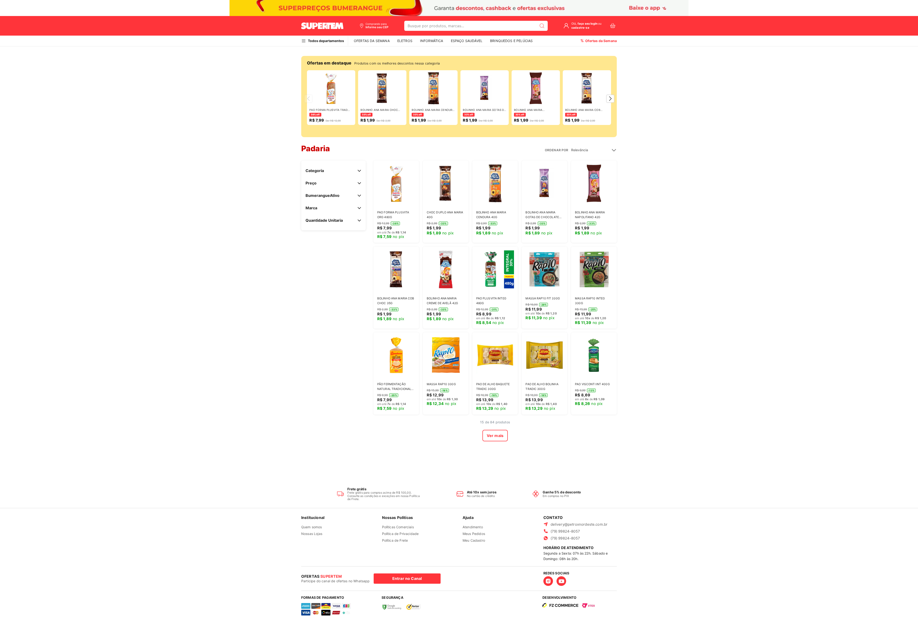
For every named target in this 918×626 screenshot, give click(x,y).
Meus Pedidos (474, 534)
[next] (610, 98)
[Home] (322, 25)
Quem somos (311, 527)
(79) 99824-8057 (565, 531)
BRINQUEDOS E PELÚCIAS (511, 41)
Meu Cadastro (474, 540)
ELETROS (404, 41)
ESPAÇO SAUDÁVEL (466, 41)
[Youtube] (561, 581)
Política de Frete (395, 540)
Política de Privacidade (400, 534)
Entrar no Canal (407, 578)
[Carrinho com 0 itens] (613, 26)
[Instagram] (548, 581)
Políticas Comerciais (398, 527)
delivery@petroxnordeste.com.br (579, 524)
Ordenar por (556, 150)
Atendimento (473, 527)
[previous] (308, 98)
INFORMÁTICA (431, 41)
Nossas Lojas (311, 534)
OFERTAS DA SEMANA (372, 41)
